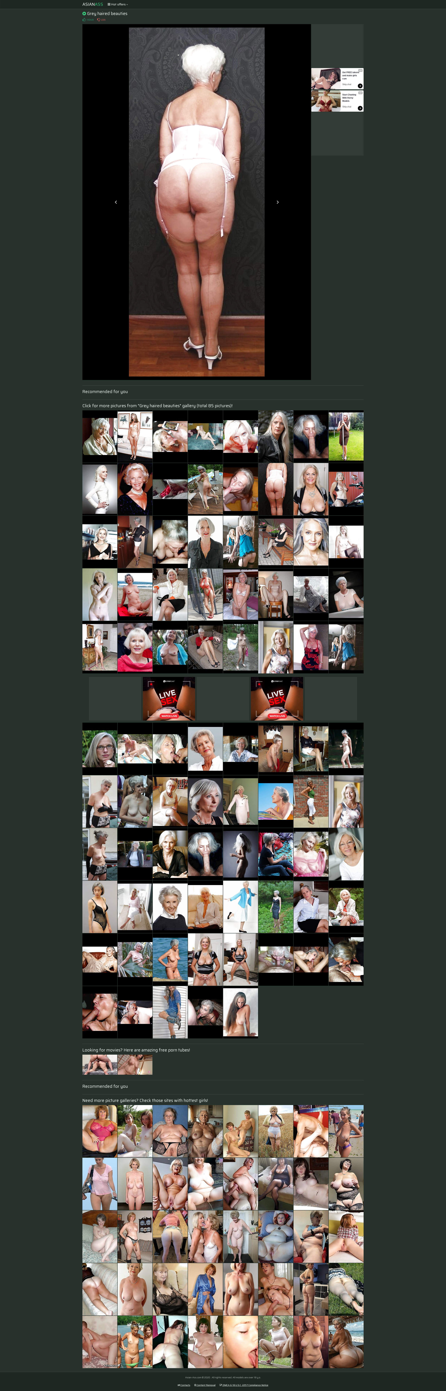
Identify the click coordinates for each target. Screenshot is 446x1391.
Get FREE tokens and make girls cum (351, 75)
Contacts (185, 1385)
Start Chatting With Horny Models (349, 98)
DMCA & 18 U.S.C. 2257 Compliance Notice (245, 1385)
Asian (92, 4)
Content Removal (206, 1385)
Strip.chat (346, 84)
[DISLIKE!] (98, 19)
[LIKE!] (84, 19)
